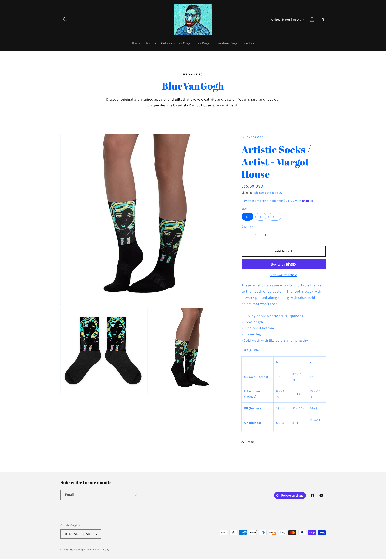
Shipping (247, 193)
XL (274, 217)
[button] (65, 19)
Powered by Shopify (97, 549)
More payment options (283, 275)
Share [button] (250, 442)
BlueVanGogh (77, 549)
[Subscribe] (135, 495)
